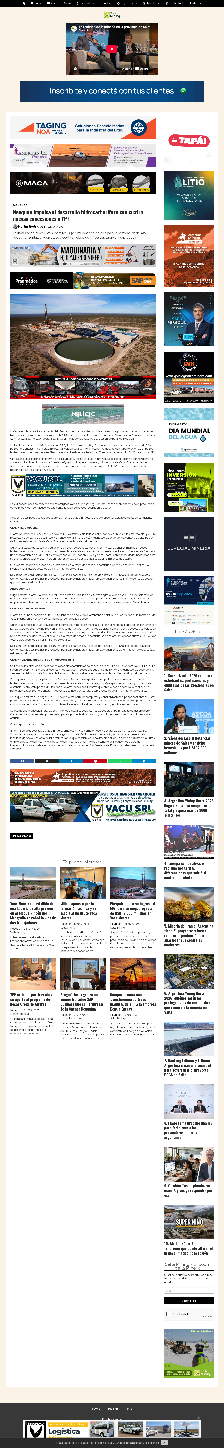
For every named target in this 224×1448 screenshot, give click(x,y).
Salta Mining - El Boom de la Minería (187, 1266)
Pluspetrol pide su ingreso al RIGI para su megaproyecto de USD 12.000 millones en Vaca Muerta (132, 910)
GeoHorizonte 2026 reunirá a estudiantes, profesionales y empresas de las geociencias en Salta (189, 682)
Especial (85, 3)
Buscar (129, 1409)
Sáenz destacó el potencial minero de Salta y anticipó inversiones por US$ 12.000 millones (187, 745)
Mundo (151, 3)
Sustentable (177, 3)
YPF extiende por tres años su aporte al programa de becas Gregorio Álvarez (31, 999)
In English (105, 3)
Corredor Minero (61, 3)
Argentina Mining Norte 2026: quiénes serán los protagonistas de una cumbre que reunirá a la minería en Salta (187, 1002)
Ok (164, 1442)
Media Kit (113, 1409)
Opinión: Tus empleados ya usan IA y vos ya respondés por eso (188, 1190)
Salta (38, 3)
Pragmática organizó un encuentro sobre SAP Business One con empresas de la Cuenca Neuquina (82, 1001)
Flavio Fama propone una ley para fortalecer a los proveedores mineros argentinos (188, 1130)
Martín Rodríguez (31, 226)
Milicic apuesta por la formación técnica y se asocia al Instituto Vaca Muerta (78, 910)
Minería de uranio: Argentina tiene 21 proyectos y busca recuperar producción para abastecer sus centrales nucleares (188, 935)
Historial (96, 1409)
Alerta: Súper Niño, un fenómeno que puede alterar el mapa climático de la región (188, 1248)
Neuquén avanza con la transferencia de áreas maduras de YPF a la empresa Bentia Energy (133, 1001)
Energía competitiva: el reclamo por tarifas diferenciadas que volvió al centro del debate (185, 870)
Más (195, 3)
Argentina (127, 3)
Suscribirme (189, 1301)
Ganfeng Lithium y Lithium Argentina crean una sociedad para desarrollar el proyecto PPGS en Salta (187, 1067)
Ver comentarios (22, 836)
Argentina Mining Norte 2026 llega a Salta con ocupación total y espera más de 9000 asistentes (189, 808)
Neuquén (20, 205)
